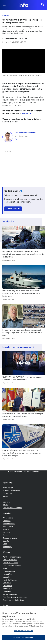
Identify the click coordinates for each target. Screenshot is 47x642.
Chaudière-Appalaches (12, 565)
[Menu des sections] (4, 4)
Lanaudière (7, 574)
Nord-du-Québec (10, 580)
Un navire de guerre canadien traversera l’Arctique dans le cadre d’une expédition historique (21, 293)
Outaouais (7, 591)
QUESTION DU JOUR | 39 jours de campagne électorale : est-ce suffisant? (22, 378)
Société (5, 16)
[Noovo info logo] (23, 5)
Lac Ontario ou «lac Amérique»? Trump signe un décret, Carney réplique (22, 415)
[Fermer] (44, 609)
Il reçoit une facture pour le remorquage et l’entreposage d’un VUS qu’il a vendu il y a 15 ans (22, 332)
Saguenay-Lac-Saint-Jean (13, 600)
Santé (5, 535)
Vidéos (5, 496)
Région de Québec (10, 594)
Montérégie (7, 588)
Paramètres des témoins (12, 508)
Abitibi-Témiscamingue (12, 557)
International (8, 526)
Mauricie (6, 577)
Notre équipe (8, 487)
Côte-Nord (7, 583)
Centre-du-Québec (10, 563)
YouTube (6, 502)
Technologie (7, 547)
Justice (6, 529)
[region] (23, 624)
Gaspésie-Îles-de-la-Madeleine (15, 597)
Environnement (9, 524)
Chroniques (7, 493)
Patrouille (6, 532)
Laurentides (7, 586)
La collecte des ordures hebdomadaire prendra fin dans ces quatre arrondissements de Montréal (23, 254)
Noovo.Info (27, 113)
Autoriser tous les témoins (23, 637)
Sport (5, 544)
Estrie (5, 568)
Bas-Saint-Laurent (10, 560)
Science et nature (10, 538)
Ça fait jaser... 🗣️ (13, 191)
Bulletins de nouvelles (11, 490)
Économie (6, 521)
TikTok (5, 505)
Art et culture (8, 518)
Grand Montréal (9, 571)
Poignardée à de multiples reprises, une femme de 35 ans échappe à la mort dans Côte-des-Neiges (21, 453)
